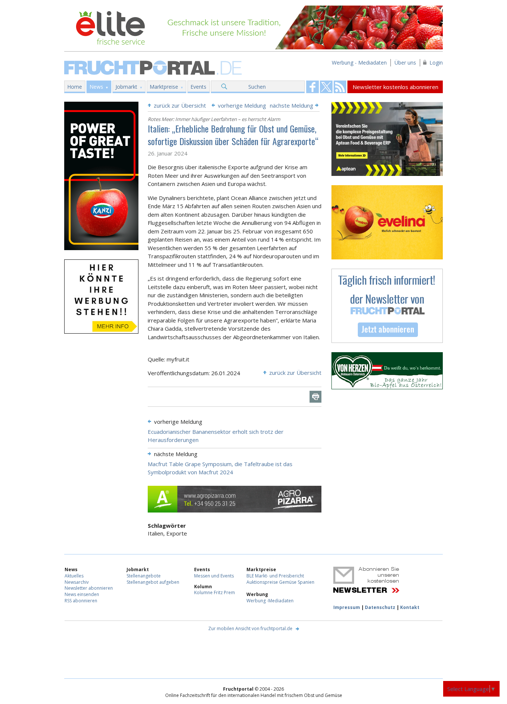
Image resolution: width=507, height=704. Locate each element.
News (96, 86)
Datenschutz (380, 607)
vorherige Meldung (242, 105)
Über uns (405, 62)
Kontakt (409, 607)
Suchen (257, 86)
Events (198, 86)
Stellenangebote (144, 576)
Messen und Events (214, 576)
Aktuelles (74, 576)
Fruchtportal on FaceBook (312, 87)
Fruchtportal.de (154, 67)
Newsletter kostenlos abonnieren (395, 87)
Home (74, 86)
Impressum (346, 607)
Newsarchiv (77, 582)
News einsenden (82, 594)
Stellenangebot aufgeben (153, 582)
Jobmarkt (126, 86)
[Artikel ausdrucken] (315, 397)
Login (436, 62)
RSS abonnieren (81, 600)
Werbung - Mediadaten (359, 62)
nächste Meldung (291, 105)
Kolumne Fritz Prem (214, 592)
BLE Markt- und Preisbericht (275, 576)
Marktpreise (164, 86)
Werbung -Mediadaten (270, 600)
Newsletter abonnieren (89, 588)
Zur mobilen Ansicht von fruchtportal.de (250, 628)
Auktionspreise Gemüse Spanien (280, 582)
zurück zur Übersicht (180, 105)
